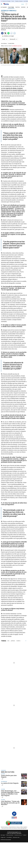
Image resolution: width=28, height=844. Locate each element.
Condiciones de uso (18, 835)
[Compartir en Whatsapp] (8, 33)
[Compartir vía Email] (14, 33)
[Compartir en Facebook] (2, 33)
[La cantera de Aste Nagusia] (24, 784)
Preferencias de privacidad (6, 839)
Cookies (24, 835)
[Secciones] (1, 4)
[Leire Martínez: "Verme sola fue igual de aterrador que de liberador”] (24, 802)
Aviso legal (3, 835)
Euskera (18, 640)
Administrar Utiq (16, 837)
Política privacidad (9, 835)
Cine (8, 640)
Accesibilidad (9, 837)
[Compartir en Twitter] (5, 33)
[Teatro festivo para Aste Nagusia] (24, 776)
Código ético (3, 837)
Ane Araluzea (4, 43)
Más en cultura (7, 772)
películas (13, 640)
